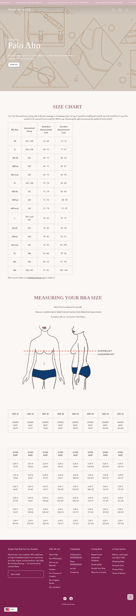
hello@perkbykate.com (36, 277)
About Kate (53, 554)
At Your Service (119, 549)
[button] (114, 10)
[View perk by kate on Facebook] (71, 599)
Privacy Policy (117, 569)
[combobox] (10, 609)
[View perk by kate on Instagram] (65, 599)
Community (75, 549)
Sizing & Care (118, 565)
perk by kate (70, 604)
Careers (52, 569)
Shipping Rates (118, 561)
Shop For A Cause (98, 572)
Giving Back (96, 549)
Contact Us (74, 572)
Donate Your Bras (98, 568)
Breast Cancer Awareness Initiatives (96, 557)
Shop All (14, 64)
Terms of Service (118, 573)
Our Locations (54, 587)
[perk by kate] (19, 10)
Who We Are (54, 549)
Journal (73, 568)
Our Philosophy (55, 558)
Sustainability (96, 564)
